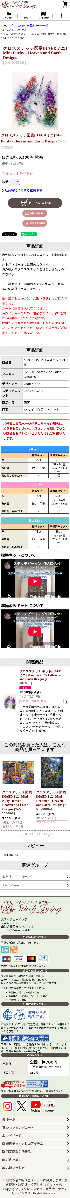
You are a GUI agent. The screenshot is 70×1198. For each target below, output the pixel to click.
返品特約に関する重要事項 (23, 190)
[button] (61, 15)
